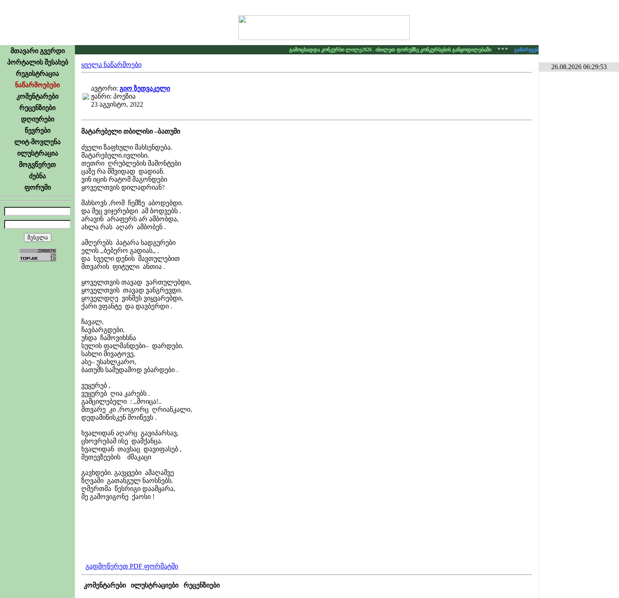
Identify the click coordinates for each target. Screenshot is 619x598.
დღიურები (37, 119)
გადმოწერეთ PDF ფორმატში (131, 566)
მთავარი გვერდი (38, 50)
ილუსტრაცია (37, 153)
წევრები (38, 130)
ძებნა (37, 176)
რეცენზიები (37, 107)
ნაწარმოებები (37, 84)
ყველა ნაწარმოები (111, 64)
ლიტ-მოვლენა (37, 141)
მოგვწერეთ (37, 164)
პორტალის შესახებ (37, 62)
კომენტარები (37, 96)
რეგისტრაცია (37, 73)
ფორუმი (37, 187)
